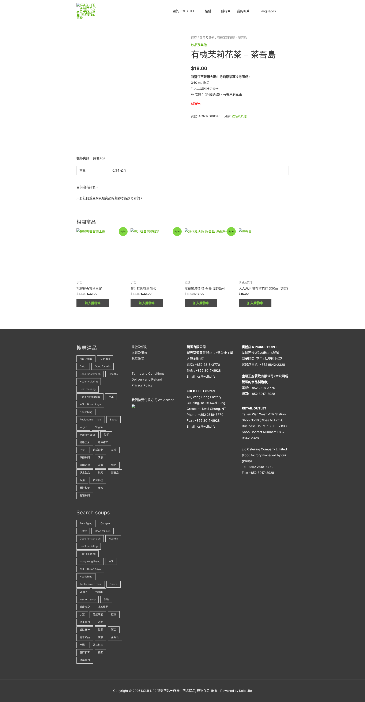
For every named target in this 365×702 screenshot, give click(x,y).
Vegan (83, 427)
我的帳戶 (243, 11)
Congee (105, 358)
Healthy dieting (89, 381)
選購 (208, 11)
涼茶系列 (85, 457)
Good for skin (102, 366)
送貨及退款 (139, 353)
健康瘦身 (85, 442)
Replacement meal (91, 419)
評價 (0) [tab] (99, 158)
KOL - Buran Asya (90, 404)
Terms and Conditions (148, 373)
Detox (83, 366)
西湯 (82, 480)
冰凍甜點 (103, 442)
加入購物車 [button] (93, 303)
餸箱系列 (85, 495)
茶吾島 (115, 472)
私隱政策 (138, 359)
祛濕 (100, 465)
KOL (111, 396)
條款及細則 (139, 347)
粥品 (113, 465)
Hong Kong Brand (90, 396)
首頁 (194, 37)
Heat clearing (87, 389)
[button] (284, 11)
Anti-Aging (86, 358)
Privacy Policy (142, 385)
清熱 (100, 457)
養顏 (100, 487)
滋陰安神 (85, 465)
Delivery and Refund (147, 379)
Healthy (113, 373)
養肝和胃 (85, 487)
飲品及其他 (207, 37)
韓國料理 (98, 480)
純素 (100, 472)
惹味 (113, 449)
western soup (87, 434)
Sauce (113, 419)
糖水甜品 (85, 472)
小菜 (82, 449)
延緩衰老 (98, 449)
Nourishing (86, 411)
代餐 (106, 434)
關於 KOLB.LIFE (184, 11)
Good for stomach (90, 373)
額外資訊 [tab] (82, 158)
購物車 (226, 11)
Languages (268, 11)
